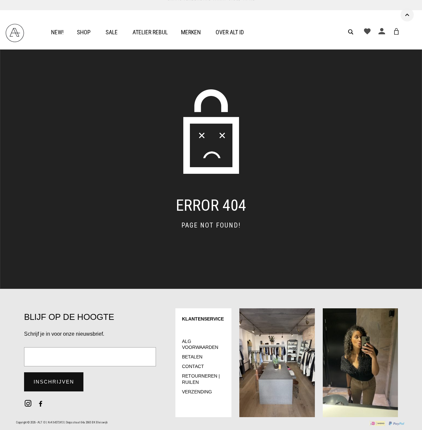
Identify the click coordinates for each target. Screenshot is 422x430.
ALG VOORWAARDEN (200, 344)
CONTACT (193, 366)
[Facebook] (41, 403)
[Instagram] (28, 403)
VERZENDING (197, 391)
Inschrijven (54, 381)
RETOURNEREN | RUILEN (201, 379)
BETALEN (192, 356)
